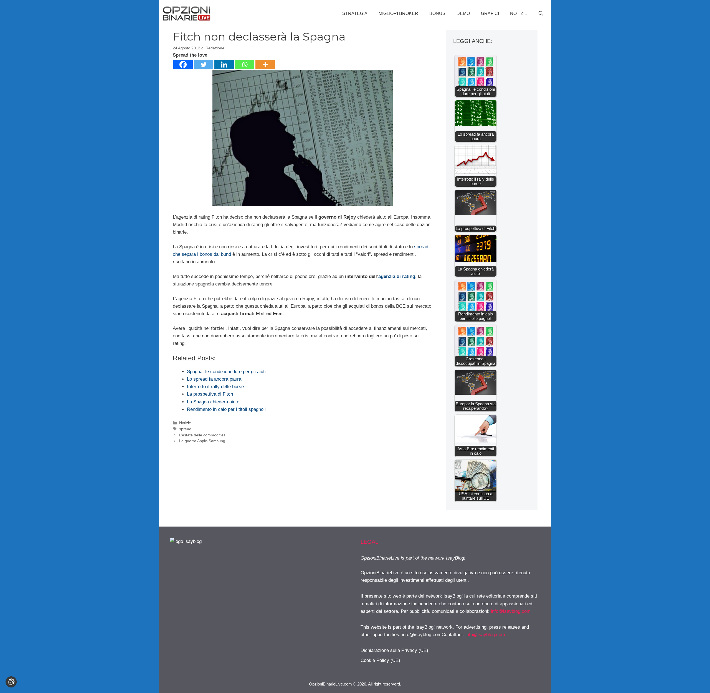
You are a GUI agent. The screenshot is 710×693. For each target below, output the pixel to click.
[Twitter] (203, 64)
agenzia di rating (396, 276)
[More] (265, 64)
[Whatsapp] (244, 64)
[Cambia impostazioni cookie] (11, 681)
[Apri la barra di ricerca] (541, 14)
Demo (463, 13)
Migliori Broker (398, 13)
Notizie (519, 13)
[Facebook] (183, 64)
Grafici (490, 13)
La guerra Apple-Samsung (202, 441)
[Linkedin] (224, 64)
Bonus (437, 13)
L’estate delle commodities (202, 435)
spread (185, 429)
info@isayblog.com (511, 611)
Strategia (354, 13)
